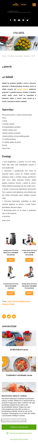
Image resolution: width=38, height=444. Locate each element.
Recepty (26, 56)
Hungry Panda (22, 89)
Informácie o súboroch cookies (14, 420)
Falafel (33, 56)
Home (4, 56)
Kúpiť (11, 260)
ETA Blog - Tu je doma (15, 56)
